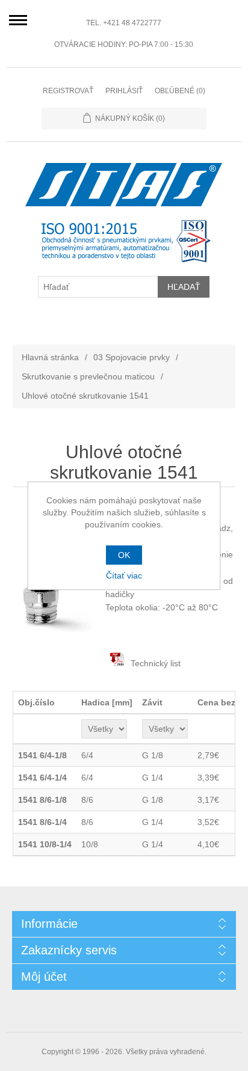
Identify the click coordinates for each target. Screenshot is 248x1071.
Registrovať (68, 91)
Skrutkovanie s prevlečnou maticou (88, 376)
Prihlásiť (124, 91)
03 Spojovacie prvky (131, 357)
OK (124, 555)
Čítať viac (124, 575)
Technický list (155, 663)
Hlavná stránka (50, 357)
